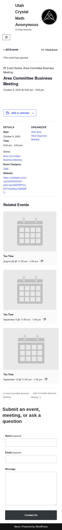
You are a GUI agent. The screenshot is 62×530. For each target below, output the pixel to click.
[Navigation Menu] (6, 37)
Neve (17, 526)
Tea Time (8, 256)
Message (10, 469)
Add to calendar (20, 112)
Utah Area (36, 132)
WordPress (42, 526)
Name (13, 435)
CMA (5, 168)
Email (13, 452)
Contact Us (31, 515)
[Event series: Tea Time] (42, 261)
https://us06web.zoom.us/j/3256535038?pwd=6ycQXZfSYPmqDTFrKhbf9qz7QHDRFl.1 (15, 185)
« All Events (10, 49)
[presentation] (29, 232)
